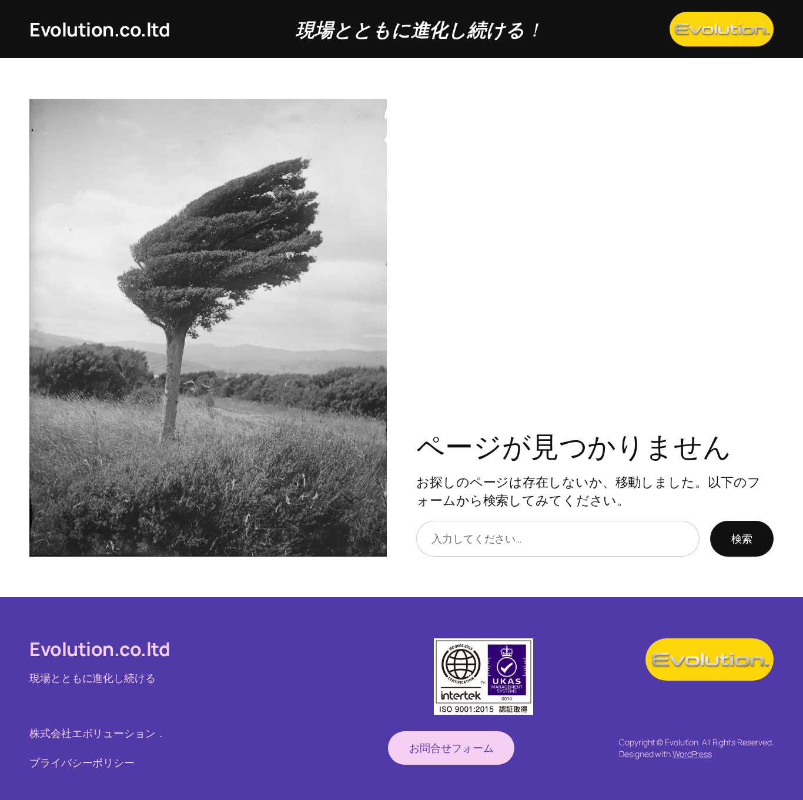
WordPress (692, 753)
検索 (741, 538)
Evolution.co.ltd (99, 29)
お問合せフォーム (451, 748)
